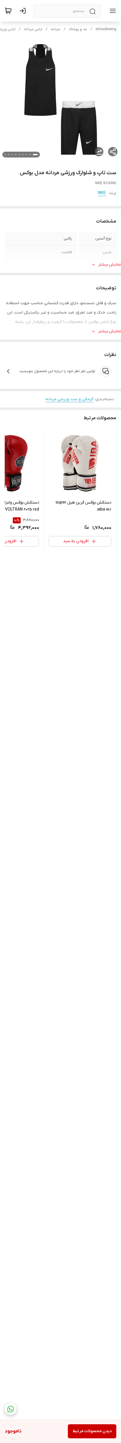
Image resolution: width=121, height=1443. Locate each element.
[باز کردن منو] (111, 11)
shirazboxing (105, 29)
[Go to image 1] (35, 154)
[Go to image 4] (22, 154)
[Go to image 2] (30, 154)
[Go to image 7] (12, 154)
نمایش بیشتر (109, 264)
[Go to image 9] (5, 154)
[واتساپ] (10, 1409)
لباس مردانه (33, 29)
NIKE (102, 193)
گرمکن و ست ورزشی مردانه (69, 399)
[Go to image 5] (19, 154)
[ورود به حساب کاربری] (23, 11)
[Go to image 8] (8, 154)
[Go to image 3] (26, 154)
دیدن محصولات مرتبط (92, 1431)
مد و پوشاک (78, 29)
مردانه (55, 29)
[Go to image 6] (15, 154)
